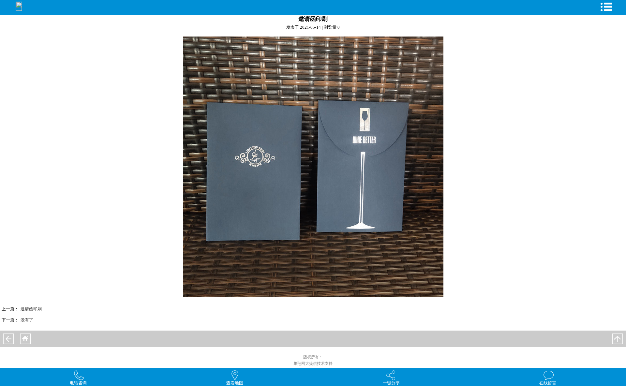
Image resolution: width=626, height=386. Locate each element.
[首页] (25, 339)
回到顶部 (617, 339)
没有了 (27, 320)
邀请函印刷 (31, 308)
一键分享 (391, 382)
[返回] (8, 339)
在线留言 (547, 382)
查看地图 (234, 382)
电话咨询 (78, 382)
